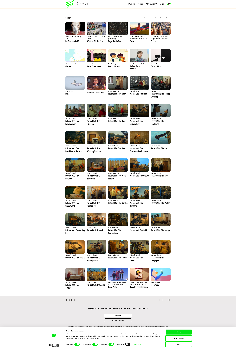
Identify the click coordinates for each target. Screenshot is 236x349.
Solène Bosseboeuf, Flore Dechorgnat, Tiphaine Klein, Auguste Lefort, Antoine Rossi (139, 38)
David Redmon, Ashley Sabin (73, 38)
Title (166, 18)
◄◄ (161, 300)
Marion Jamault (92, 64)
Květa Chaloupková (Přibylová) (115, 38)
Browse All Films (142, 18)
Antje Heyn (69, 91)
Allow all (178, 332)
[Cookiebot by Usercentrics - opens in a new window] (54, 345)
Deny (178, 344)
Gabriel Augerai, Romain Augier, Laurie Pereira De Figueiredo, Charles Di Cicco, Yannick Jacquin (159, 38)
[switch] (95, 344)
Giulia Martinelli (70, 64)
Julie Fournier (155, 282)
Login (161, 4)
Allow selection (179, 338)
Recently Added (156, 18)
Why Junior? (151, 4)
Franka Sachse (156, 64)
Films (140, 4)
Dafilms (131, 4)
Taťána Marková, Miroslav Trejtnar (96, 38)
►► (168, 300)
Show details (138, 344)
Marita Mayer (112, 64)
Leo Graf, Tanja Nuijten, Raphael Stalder (138, 65)
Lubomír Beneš (113, 91)
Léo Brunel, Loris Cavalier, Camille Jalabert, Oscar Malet (117, 284)
